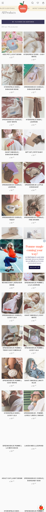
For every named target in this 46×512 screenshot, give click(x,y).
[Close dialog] (44, 241)
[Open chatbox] (41, 507)
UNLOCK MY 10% (34, 267)
